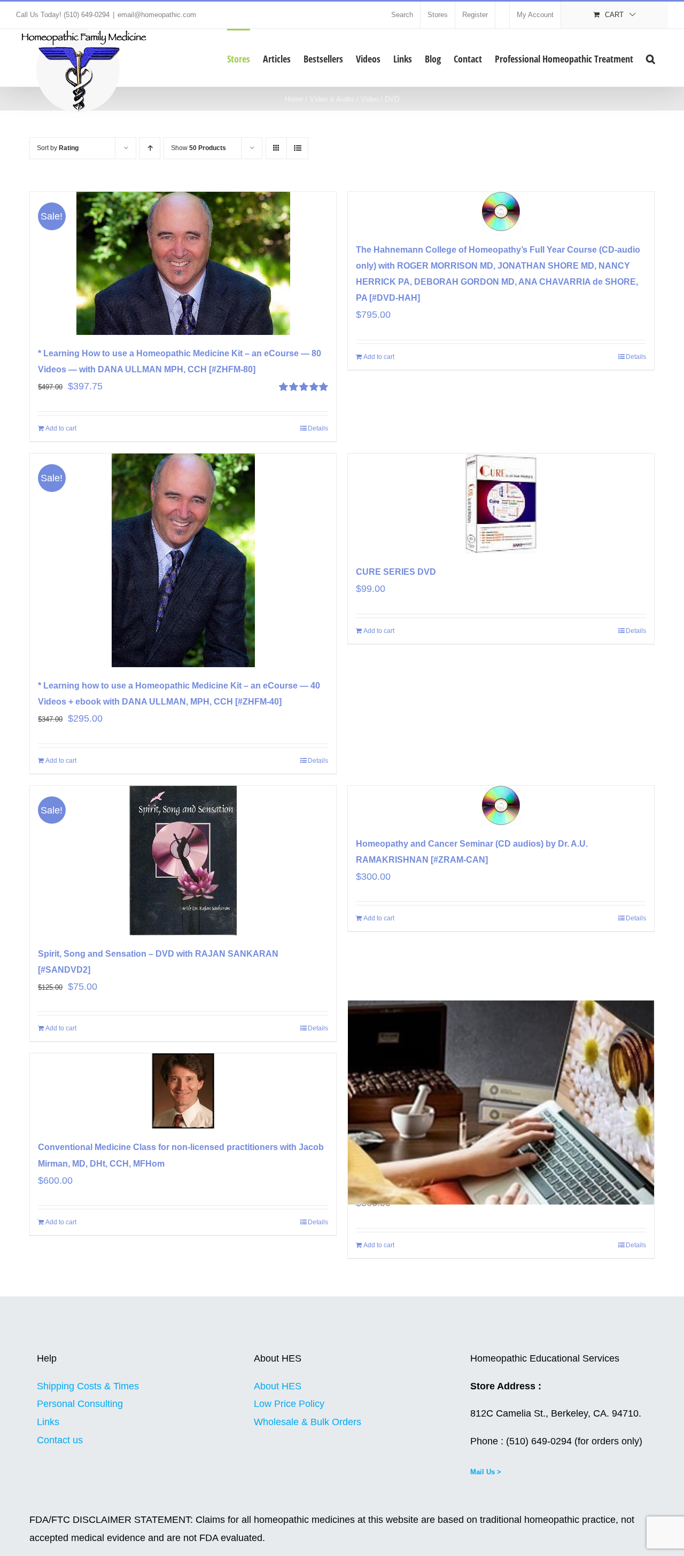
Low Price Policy (289, 1403)
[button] (650, 58)
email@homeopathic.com (157, 15)
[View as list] (297, 148)
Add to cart (60, 428)
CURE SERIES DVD (396, 571)
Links (48, 1422)
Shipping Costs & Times (88, 1386)
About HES (277, 1386)
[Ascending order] (149, 148)
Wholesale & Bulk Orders (307, 1422)
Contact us (60, 1440)
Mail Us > (485, 1472)
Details (318, 428)
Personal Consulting (80, 1403)
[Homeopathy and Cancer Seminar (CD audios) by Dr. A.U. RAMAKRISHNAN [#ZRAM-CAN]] (501, 805)
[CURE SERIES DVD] (501, 503)
